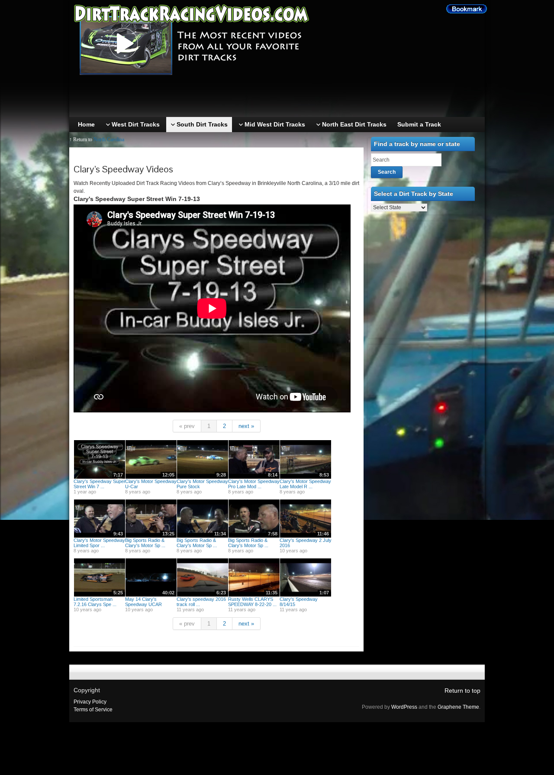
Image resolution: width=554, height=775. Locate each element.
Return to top (462, 690)
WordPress (404, 707)
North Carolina (108, 139)
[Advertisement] (279, 97)
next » (246, 426)
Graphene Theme (458, 707)
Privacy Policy (90, 702)
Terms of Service (93, 710)
